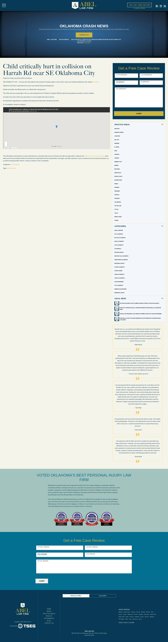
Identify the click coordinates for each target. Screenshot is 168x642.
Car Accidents (15, 164)
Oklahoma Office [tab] (76, 595)
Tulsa (116, 213)
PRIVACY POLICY (123, 622)
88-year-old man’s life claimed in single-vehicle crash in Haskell (140, 303)
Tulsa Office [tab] (103, 595)
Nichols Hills (118, 176)
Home (49, 609)
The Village (117, 205)
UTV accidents (118, 285)
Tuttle (116, 209)
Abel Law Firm (118, 230)
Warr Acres (118, 216)
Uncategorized (119, 281)
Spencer (117, 198)
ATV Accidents (118, 234)
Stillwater (117, 202)
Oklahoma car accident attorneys (94, 156)
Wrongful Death (119, 292)
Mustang (117, 169)
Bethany (117, 128)
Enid (115, 150)
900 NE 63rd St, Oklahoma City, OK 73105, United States (89, 633)
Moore (116, 165)
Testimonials (49, 618)
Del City (116, 139)
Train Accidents (119, 274)
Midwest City (118, 161)
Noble (116, 183)
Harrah (116, 154)
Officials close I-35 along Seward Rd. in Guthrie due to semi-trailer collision (140, 319)
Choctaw (117, 136)
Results (49, 616)
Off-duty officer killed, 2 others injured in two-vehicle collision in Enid (140, 308)
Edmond (116, 143)
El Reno (116, 147)
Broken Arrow (118, 132)
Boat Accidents (119, 241)
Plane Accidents (119, 267)
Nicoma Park (118, 180)
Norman (116, 187)
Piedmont (117, 191)
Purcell (116, 194)
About (49, 611)
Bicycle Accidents (120, 237)
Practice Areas (49, 613)
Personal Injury (119, 263)
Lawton (116, 158)
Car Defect (117, 248)
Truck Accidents (119, 278)
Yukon (116, 220)
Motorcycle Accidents (121, 256)
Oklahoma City (11, 168)
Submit (139, 113)
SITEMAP (131, 622)
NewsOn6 (95, 82)
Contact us (84, 35)
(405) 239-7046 (89, 635)
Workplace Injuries (120, 289)
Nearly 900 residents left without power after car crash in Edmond (141, 313)
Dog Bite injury (119, 252)
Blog (49, 620)
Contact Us (49, 623)
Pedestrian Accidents (121, 259)
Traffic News (118, 270)
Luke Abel (87, 42)
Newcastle (117, 172)
